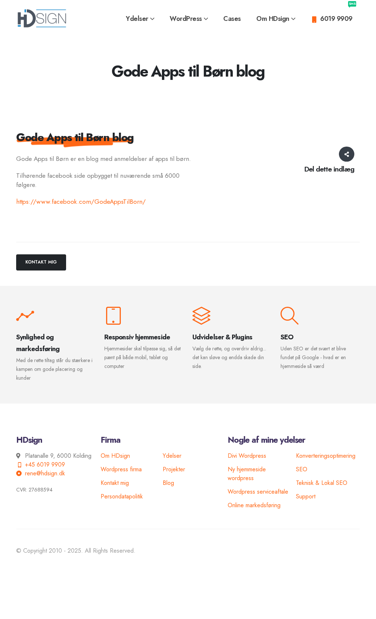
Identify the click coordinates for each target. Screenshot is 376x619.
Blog (168, 483)
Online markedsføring (254, 505)
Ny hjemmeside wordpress (247, 473)
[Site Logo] (42, 18)
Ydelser (172, 456)
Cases (232, 18)
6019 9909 (337, 13)
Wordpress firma (121, 469)
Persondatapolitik (122, 496)
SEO (301, 469)
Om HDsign (272, 18)
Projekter (174, 469)
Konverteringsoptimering (325, 456)
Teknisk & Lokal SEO (321, 483)
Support (305, 496)
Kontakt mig (115, 483)
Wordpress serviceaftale (258, 491)
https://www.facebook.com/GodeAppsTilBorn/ (81, 201)
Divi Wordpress (247, 456)
